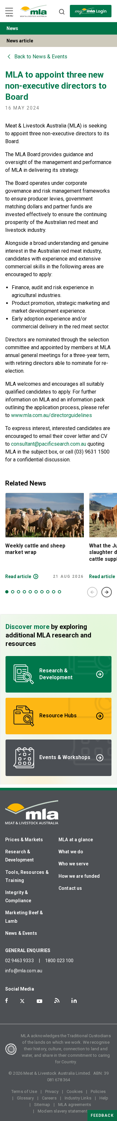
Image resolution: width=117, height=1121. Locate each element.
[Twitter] (22, 1001)
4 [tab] (24, 591)
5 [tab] (30, 591)
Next (106, 592)
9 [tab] (53, 591)
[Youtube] (39, 1001)
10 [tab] (59, 591)
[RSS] (56, 1000)
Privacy (51, 1091)
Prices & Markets (24, 839)
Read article (18, 576)
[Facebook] (6, 1000)
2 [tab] (12, 591)
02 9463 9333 (19, 960)
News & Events (21, 933)
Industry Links (78, 1098)
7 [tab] (42, 591)
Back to (40, 56)
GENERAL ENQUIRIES (28, 950)
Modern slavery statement (62, 1111)
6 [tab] (36, 591)
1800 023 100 (59, 960)
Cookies (75, 1091)
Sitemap (42, 1104)
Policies (98, 1091)
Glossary (25, 1098)
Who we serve (73, 863)
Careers (49, 1098)
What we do (71, 851)
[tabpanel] (44, 536)
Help (104, 1098)
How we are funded (79, 876)
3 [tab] (18, 591)
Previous (92, 592)
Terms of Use (24, 1091)
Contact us (70, 888)
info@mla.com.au (23, 970)
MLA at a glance (75, 839)
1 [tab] (6, 591)
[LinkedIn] (74, 1000)
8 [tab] (47, 591)
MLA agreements (74, 1104)
